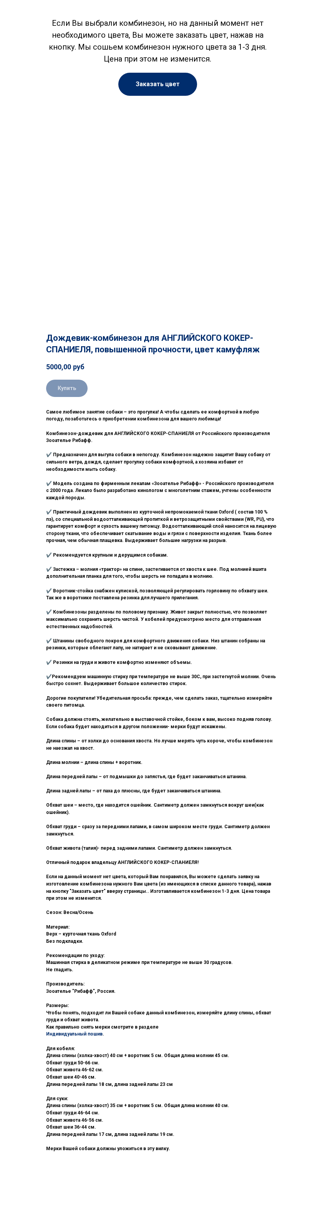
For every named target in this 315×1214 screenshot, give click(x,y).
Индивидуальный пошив (74, 1034)
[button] (157, 84)
